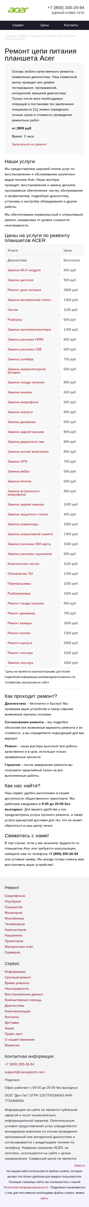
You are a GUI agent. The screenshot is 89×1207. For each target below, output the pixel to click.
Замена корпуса (20, 412)
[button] (79, 1165)
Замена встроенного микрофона (24, 492)
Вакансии (12, 1045)
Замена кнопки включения (28, 451)
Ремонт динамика (21, 613)
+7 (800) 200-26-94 (65, 7)
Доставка (12, 1022)
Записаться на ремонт (29, 144)
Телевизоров (15, 924)
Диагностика (14, 1005)
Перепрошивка (19, 583)
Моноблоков (14, 918)
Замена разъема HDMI (25, 339)
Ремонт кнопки (19, 633)
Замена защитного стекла (28, 514)
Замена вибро (19, 471)
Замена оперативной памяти (30, 534)
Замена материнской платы (29, 300)
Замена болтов (19, 481)
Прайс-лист (14, 1034)
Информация (15, 971)
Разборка (15, 319)
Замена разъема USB (25, 349)
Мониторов (13, 913)
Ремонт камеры (20, 623)
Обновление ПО (20, 573)
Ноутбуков (13, 901)
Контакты (71, 25)
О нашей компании (20, 1039)
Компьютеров (15, 930)
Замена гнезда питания (26, 382)
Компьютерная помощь (23, 1000)
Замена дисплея (20, 280)
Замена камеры (20, 392)
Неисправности (17, 988)
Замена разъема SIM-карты (29, 544)
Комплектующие (17, 1011)
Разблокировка (19, 593)
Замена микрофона (23, 402)
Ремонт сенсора (20, 653)
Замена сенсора (20, 663)
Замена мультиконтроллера (29, 329)
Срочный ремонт (18, 977)
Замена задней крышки (26, 432)
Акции (9, 1028)
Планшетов (13, 907)
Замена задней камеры (26, 504)
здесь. (44, 1198)
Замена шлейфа (20, 359)
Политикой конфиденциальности (26, 1187)
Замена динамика (22, 422)
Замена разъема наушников (30, 554)
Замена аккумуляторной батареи (27, 370)
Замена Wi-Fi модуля (24, 270)
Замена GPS (17, 461)
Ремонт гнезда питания (26, 603)
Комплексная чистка (23, 564)
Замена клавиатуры (23, 524)
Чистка (13, 310)
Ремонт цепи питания (24, 290)
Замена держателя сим (26, 441)
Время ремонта (17, 983)
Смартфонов (15, 896)
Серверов (12, 952)
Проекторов (14, 941)
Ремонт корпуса (20, 643)
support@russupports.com (25, 1072)
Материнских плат (19, 946)
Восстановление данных (24, 994)
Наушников (13, 935)
